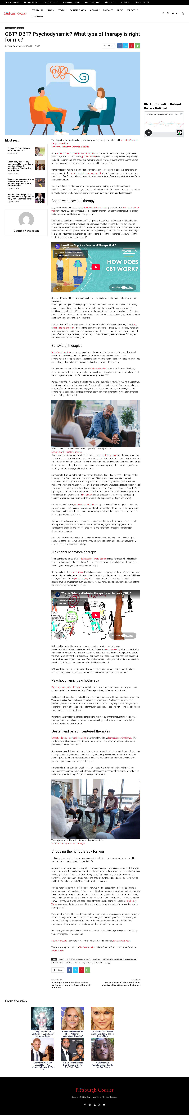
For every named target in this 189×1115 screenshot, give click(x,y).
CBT (67, 959)
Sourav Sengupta (59, 941)
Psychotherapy (88, 963)
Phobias (77, 963)
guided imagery (81, 578)
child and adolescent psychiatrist (86, 173)
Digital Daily (11, 28)
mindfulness (78, 572)
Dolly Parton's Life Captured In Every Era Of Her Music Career (43, 1034)
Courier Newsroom (14, 46)
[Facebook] (163, 13)
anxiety (61, 959)
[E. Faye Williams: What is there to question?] (40, 152)
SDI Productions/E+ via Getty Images (68, 843)
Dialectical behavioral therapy (112, 959)
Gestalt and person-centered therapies (68, 738)
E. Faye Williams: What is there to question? (19, 149)
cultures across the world (81, 153)
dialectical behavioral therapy (93, 559)
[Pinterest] (131, 45)
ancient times (63, 153)
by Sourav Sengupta (61, 146)
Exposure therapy (130, 959)
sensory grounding (111, 649)
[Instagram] (167, 13)
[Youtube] (177, 13)
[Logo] (94, 1090)
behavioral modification (85, 504)
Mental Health (57, 963)
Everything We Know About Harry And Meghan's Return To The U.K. (43, 1066)
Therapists (98, 963)
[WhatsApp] (137, 45)
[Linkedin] (172, 13)
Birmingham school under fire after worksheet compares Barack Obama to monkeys (71, 985)
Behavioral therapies (60, 352)
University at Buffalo (80, 146)
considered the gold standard (92, 207)
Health (20, 28)
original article (57, 950)
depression (96, 959)
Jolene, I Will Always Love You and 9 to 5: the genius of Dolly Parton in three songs (21, 196)
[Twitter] (125, 45)
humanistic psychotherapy (120, 738)
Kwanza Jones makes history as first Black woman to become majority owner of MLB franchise (21, 182)
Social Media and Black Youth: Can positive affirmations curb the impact (121, 983)
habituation (87, 495)
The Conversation (87, 947)
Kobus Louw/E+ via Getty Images (66, 452)
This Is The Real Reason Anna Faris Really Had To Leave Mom (102, 1034)
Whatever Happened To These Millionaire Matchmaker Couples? (72, 1034)
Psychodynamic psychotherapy (65, 687)
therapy (107, 963)
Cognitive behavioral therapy (80, 959)
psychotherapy (89, 156)
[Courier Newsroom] (26, 219)
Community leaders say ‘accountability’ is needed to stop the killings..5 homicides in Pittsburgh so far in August (20, 166)
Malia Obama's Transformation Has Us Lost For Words (102, 1065)
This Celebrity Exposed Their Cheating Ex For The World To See (72, 1065)
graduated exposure (108, 455)
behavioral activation (99, 368)
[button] (183, 13)
